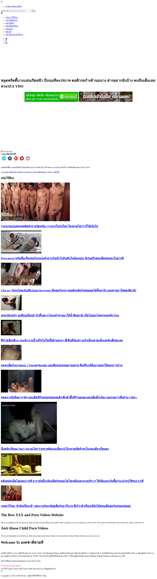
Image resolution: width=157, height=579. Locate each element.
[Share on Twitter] (4, 159)
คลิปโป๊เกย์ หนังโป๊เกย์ (14, 35)
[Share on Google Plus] (16, 159)
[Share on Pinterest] (22, 159)
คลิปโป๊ (8, 32)
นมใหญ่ (20, 172)
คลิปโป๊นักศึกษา (12, 26)
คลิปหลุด (9, 29)
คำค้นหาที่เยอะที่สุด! (14, 6)
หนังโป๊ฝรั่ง (10, 23)
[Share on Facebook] (10, 159)
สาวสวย (33, 172)
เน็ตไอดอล (41, 172)
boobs (6, 172)
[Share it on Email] (28, 159)
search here (5, 11)
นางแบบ (26, 172)
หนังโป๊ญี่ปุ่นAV (12, 20)
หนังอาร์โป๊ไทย (12, 17)
